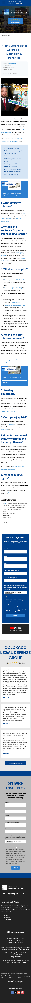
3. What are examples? (10, 156)
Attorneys (7, 917)
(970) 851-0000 (16, 957)
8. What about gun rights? (11, 174)
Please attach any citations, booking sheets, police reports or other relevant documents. (15, 588)
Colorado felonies (6, 219)
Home (6, 915)
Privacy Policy (11, 976)
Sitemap (28, 976)
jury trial (11, 424)
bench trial (4, 430)
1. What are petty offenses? (11, 148)
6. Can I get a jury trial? (10, 166)
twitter (15, 992)
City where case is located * (12, 570)
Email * (6, 563)
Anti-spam (19, 976)
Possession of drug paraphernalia (14, 305)
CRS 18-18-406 (15, 302)
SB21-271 (6, 503)
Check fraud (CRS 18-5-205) (13, 288)
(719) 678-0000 (24, 949)
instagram (22, 992)
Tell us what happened (10, 578)
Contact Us (7, 919)
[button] (3, 2)
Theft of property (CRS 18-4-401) (14, 280)
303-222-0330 (13, 3)
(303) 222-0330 (17, 893)
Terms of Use (3, 976)
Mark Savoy (12, 63)
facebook (12, 992)
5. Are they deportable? (10, 164)
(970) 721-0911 (22, 963)
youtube (18, 992)
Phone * (6, 556)
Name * (6, 549)
